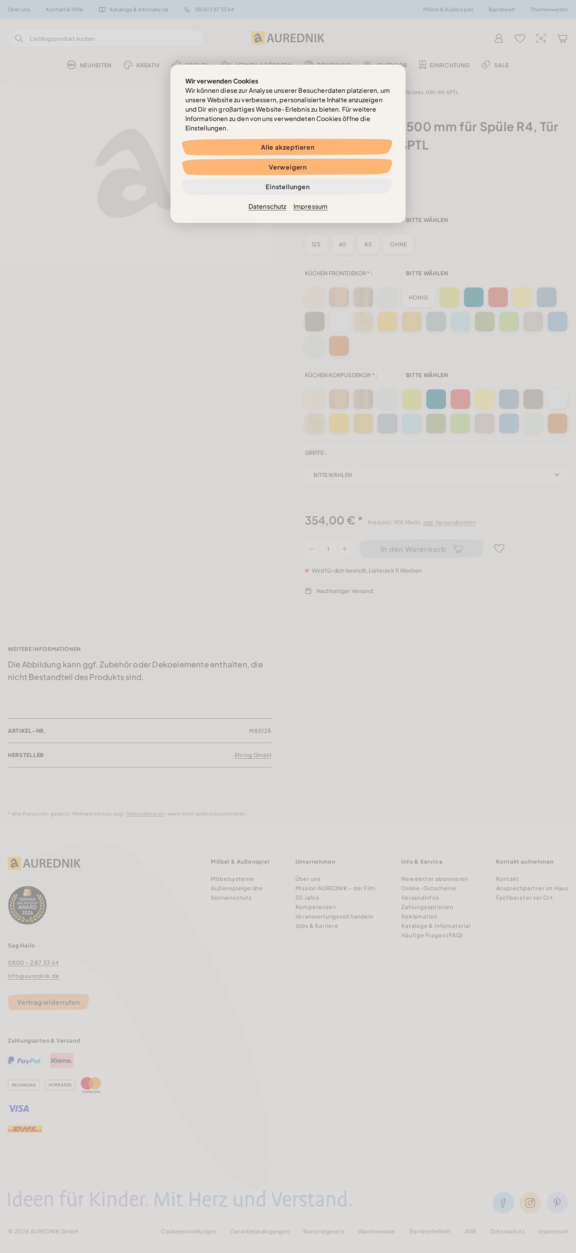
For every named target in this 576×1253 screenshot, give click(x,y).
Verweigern (288, 167)
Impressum (310, 206)
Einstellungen (288, 187)
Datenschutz (267, 206)
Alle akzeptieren (288, 147)
